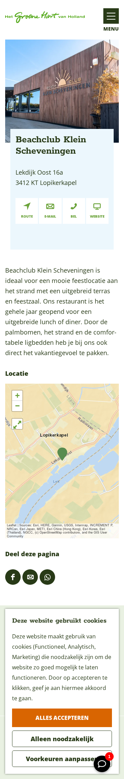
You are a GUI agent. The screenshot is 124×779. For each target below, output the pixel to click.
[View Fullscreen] (17, 424)
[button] (62, 454)
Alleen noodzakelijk (62, 739)
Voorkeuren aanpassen (62, 759)
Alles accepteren (62, 718)
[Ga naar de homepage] (45, 17)
